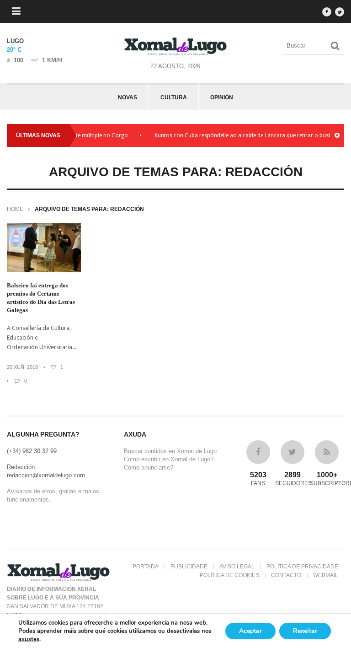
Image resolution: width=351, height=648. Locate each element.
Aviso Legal (237, 566)
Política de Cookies (229, 575)
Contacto (286, 575)
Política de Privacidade (302, 566)
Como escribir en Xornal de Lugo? (168, 459)
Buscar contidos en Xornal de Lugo (170, 451)
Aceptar (250, 630)
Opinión (221, 97)
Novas (127, 97)
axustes (28, 639)
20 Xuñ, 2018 (22, 367)
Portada (146, 566)
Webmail (325, 575)
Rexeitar (305, 630)
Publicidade (188, 566)
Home (15, 209)
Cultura (173, 97)
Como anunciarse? (148, 467)
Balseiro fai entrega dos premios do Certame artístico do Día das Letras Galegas (41, 297)
